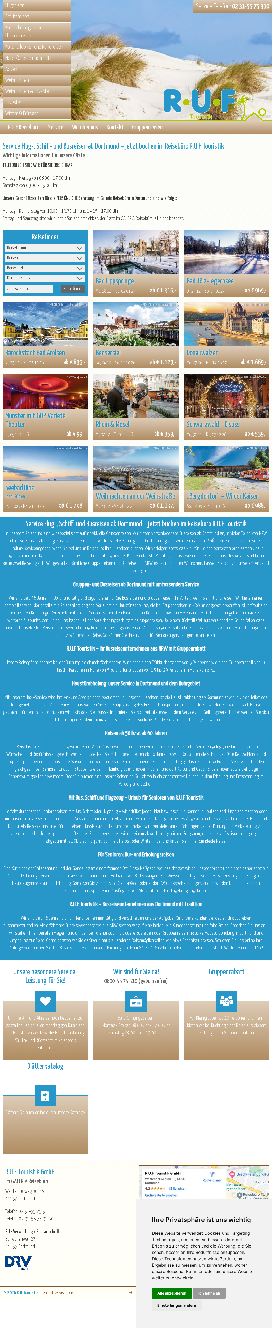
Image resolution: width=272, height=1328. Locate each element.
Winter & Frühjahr (21, 113)
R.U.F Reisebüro (24, 128)
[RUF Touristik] (217, 78)
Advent (12, 69)
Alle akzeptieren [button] (171, 1293)
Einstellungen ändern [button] (176, 1305)
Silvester (13, 102)
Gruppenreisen (147, 128)
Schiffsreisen (17, 16)
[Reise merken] (102, 239)
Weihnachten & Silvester (27, 91)
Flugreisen (14, 5)
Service (55, 128)
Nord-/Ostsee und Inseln (28, 58)
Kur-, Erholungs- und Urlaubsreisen (23, 32)
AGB (132, 1292)
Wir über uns (85, 128)
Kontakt (115, 128)
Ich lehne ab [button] (209, 1293)
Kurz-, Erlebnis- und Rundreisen (34, 47)
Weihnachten (17, 80)
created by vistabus (57, 1292)
